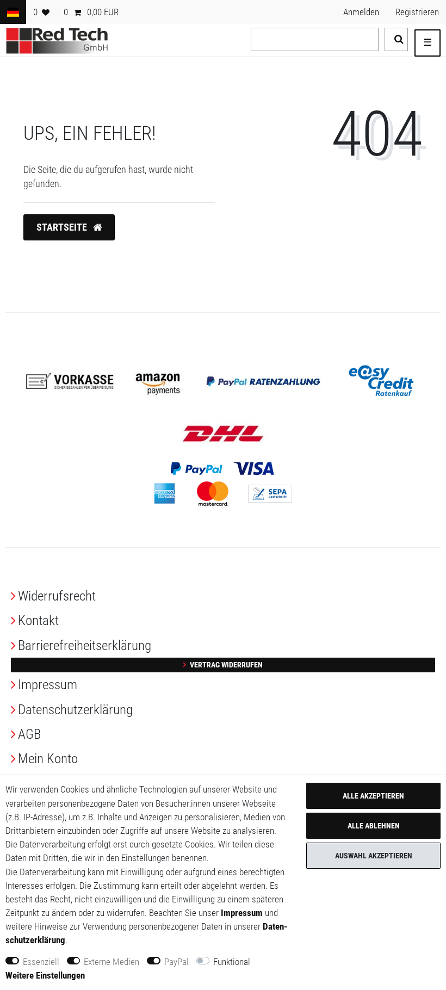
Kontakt (38, 620)
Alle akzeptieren (373, 795)
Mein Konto (48, 758)
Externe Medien (111, 961)
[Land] (13, 12)
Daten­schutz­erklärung (75, 709)
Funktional (231, 961)
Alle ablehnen (374, 825)
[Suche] (396, 39)
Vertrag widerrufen (225, 664)
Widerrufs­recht (57, 596)
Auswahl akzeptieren (373, 855)
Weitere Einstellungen (45, 975)
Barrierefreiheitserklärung (84, 645)
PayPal (176, 961)
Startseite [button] (62, 227)
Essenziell (41, 961)
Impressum (47, 684)
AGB (29, 734)
